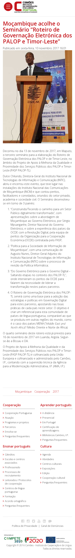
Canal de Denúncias (52, 526)
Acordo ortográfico (15, 501)
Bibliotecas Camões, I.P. (55, 435)
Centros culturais (52, 464)
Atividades (48, 459)
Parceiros (10, 427)
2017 (56, 391)
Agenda (46, 454)
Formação (10, 496)
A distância (48, 413)
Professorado (12, 467)
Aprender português (56, 405)
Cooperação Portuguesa (18, 413)
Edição (46, 473)
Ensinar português (16, 446)
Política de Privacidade (24, 526)
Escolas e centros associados (15, 461)
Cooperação (42, 391)
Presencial (48, 417)
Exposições (48, 468)
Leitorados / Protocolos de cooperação (18, 482)
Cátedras (10, 454)
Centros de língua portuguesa (15, 490)
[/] (25, 6)
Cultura (46, 446)
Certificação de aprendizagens (50, 428)
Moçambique (23, 391)
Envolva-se (11, 431)
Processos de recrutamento (13, 473)
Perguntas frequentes (17, 436)
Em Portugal (49, 422)
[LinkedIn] (45, 521)
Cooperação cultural (53, 477)
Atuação (9, 417)
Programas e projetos (17, 422)
